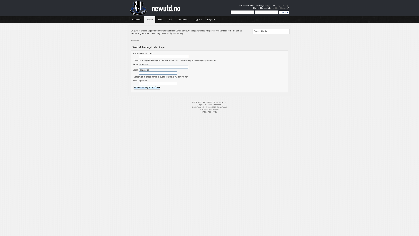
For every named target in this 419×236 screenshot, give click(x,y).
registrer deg (282, 5)
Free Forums (214, 109)
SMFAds (203, 109)
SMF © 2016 (207, 102)
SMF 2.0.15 (196, 102)
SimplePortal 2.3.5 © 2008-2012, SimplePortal (209, 107)
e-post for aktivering (279, 8)
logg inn (268, 5)
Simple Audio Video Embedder (209, 105)
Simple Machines (219, 102)
